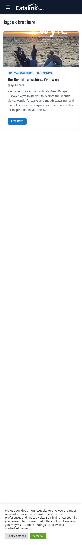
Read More (17, 121)
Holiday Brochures (20, 73)
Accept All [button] (38, 536)
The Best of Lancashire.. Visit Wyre (33, 79)
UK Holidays (44, 73)
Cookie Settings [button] (16, 536)
